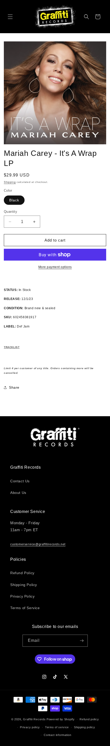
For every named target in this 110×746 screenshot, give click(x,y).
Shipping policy (84, 727)
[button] (10, 16)
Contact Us (20, 481)
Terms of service (57, 727)
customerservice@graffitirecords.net (37, 544)
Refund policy (89, 719)
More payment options (55, 267)
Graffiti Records (34, 719)
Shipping (10, 182)
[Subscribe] (81, 641)
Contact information (57, 734)
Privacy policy (30, 727)
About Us (18, 493)
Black (14, 200)
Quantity (10, 212)
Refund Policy (22, 573)
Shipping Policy (23, 585)
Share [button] (14, 387)
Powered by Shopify (61, 719)
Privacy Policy (22, 596)
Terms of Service (25, 608)
